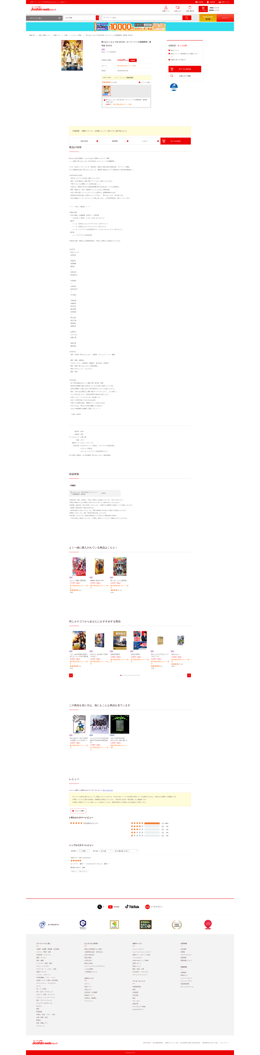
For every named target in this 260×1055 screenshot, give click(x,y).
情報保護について (186, 960)
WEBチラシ (184, 975)
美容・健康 (39, 960)
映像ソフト (57, 35)
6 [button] (131, 675)
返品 (134, 998)
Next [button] (189, 675)
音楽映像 (211, 10)
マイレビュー (88, 1001)
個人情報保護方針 (158, 1043)
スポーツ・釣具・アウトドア (45, 994)
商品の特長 (84, 141)
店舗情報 (212, 2)
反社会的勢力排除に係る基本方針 (190, 1043)
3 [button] (124, 675)
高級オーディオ (41, 972)
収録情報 (115, 141)
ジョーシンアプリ (186, 981)
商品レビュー (137, 966)
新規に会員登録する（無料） (93, 949)
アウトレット (40, 1026)
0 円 (218, 8)
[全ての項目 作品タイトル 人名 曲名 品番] (81, 17)
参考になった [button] (74, 871)
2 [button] (122, 675)
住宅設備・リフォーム (43, 955)
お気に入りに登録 (185, 76)
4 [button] (126, 675)
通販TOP (32, 35)
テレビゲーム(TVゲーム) (44, 1003)
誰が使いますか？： (76, 867)
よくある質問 (88, 969)
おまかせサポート (138, 1009)
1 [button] (120, 675)
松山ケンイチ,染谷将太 (108, 52)
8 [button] (135, 675)
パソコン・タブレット (43, 974)
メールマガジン (157, 907)
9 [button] (137, 675)
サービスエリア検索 (139, 1006)
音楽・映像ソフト (42, 1023)
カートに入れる (185, 69)
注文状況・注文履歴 (90, 992)
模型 (37, 1009)
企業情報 (200, 2)
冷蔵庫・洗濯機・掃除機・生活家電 (47, 949)
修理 (134, 989)
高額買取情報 (185, 984)
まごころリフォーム (187, 986)
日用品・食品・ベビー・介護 (45, 1014)
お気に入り (177, 11)
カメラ (38, 986)
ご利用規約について (90, 972)
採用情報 (183, 957)
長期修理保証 (137, 986)
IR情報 (183, 952)
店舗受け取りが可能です (178, 60)
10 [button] (139, 675)
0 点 (215, 8)
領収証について (89, 995)
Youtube (116, 907)
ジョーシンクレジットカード (142, 952)
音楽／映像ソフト (44, 35)
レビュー (145, 141)
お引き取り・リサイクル (140, 972)
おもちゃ (39, 1006)
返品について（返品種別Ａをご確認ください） (184, 55)
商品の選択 (88, 957)
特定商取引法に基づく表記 (210, 1043)
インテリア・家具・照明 (44, 963)
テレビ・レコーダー (42, 966)
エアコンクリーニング (140, 974)
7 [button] (133, 675)
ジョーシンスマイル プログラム (94, 966)
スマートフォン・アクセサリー (46, 983)
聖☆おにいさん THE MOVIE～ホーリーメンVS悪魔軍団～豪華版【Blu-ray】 (126, 101)
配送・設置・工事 (138, 969)
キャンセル (136, 1001)
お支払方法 (88, 960)
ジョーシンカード (138, 949)
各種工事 (135, 1004)
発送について (175, 50)
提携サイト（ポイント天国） (142, 955)
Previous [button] (71, 675)
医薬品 (38, 1020)
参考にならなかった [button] (83, 871)
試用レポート (137, 963)
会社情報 (183, 949)
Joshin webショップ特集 (140, 960)
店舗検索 (183, 972)
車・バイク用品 (41, 989)
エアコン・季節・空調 (43, 952)
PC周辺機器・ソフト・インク (45, 977)
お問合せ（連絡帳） (90, 998)
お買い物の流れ (89, 955)
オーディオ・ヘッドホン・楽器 (46, 969)
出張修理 (135, 992)
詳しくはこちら (108, 790)
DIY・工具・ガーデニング (44, 992)
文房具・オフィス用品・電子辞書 (47, 980)
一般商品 (211, 8)
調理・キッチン (41, 957)
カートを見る (203, 10)
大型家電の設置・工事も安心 (93, 952)
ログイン (87, 984)
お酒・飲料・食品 (42, 1017)
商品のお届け (88, 963)
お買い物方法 (190, 11)
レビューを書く (146, 82)
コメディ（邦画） (76, 35)
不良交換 (135, 995)
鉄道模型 (39, 1011)
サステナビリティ (186, 955)
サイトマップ (224, 1043)
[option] (79, 575)
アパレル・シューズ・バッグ (45, 997)
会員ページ (166, 11)
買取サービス (225, 2)
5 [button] (128, 675)
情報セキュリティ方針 (171, 1043)
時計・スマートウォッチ (44, 1000)
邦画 (65, 35)
